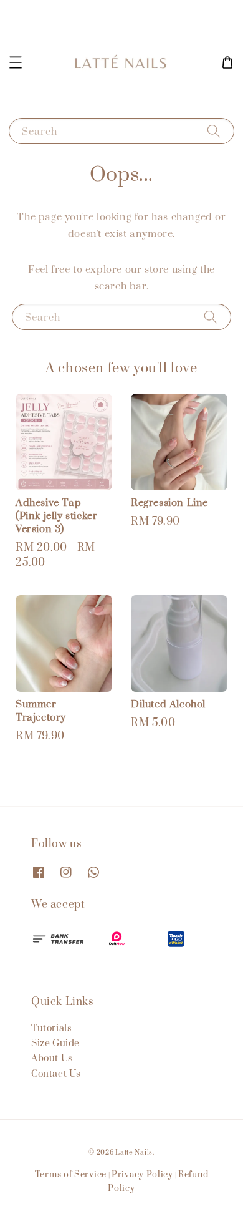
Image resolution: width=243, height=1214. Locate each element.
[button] (15, 62)
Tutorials (51, 1028)
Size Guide (55, 1043)
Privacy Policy (142, 1174)
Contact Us (56, 1074)
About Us (52, 1058)
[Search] (214, 131)
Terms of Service (71, 1174)
